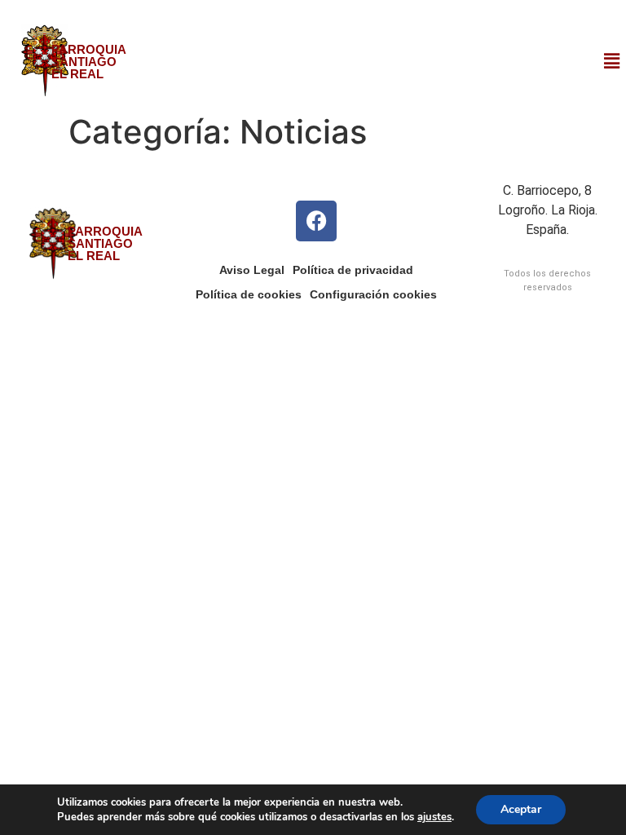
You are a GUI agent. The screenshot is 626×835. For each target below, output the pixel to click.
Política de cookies (249, 294)
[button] (612, 61)
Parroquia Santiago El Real (88, 61)
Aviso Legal (251, 269)
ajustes (434, 817)
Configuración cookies (373, 294)
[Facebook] (316, 221)
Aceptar (520, 809)
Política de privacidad (353, 269)
